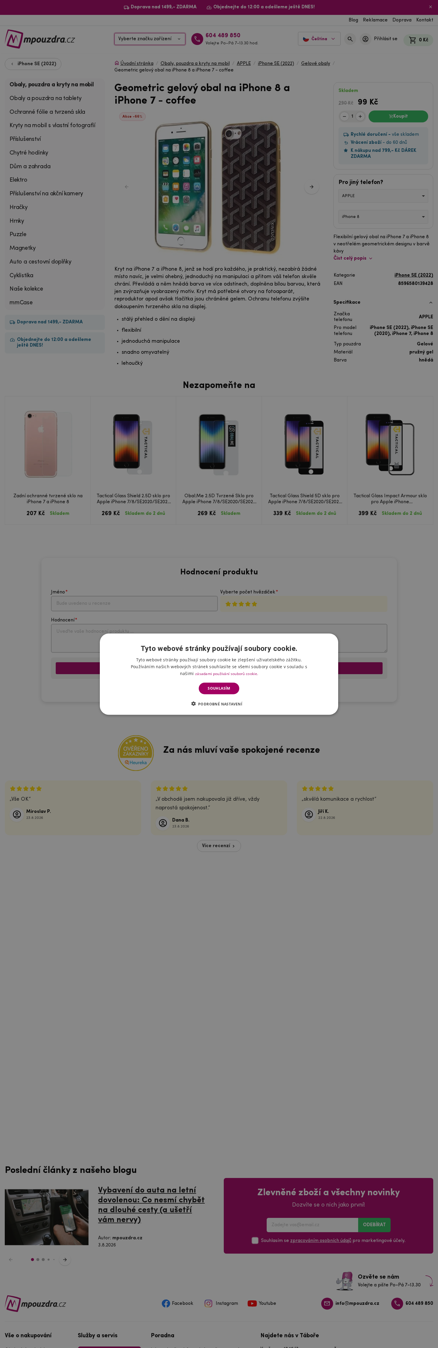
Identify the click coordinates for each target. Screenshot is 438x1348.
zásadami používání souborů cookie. (226, 673)
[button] (219, 703)
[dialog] (219, 674)
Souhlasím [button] (219, 688)
